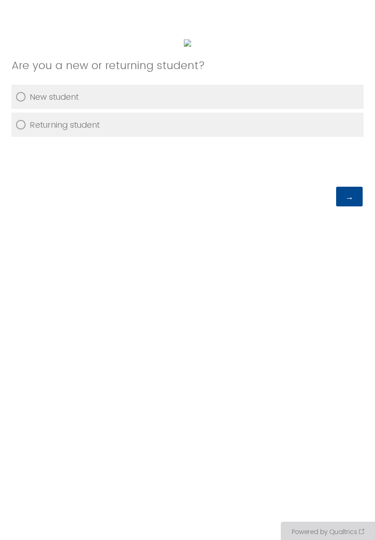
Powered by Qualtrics (324, 531)
